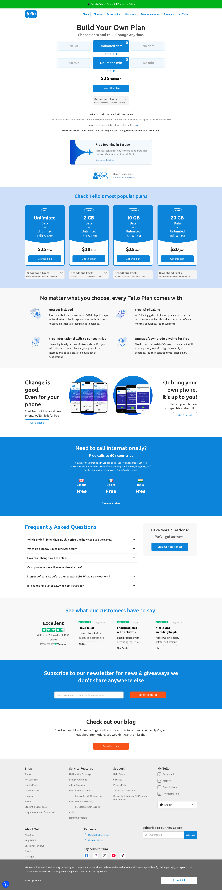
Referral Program (78, 817)
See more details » (104, 160)
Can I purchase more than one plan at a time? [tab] (54, 567)
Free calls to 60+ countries (88, 796)
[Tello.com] (31, 14)
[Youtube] (113, 855)
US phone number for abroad (40, 812)
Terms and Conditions (124, 790)
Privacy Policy (120, 785)
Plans (86, 14)
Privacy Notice (99, 871)
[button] (177, 804)
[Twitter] (104, 855)
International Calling (80, 790)
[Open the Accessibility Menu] (5, 884)
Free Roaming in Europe (87, 807)
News (28, 851)
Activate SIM (113, 14)
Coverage (130, 14)
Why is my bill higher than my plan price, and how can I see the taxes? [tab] (69, 539)
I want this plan (111, 88)
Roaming (169, 14)
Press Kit (29, 856)
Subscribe (190, 835)
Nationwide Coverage (80, 774)
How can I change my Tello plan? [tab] (47, 557)
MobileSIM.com (96, 840)
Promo (28, 801)
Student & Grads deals (36, 807)
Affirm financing (77, 785)
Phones (98, 14)
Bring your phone (150, 14)
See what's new (111, 746)
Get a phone (37, 423)
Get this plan (45, 259)
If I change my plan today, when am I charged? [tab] (55, 585)
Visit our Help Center (170, 547)
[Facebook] (86, 855)
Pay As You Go (32, 790)
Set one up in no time (124, 177)
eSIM (71, 812)
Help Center (119, 774)
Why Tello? (30, 840)
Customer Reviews (34, 846)
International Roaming (81, 801)
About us (29, 835)
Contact (117, 779)
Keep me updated (147, 695)
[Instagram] (95, 855)
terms (134, 125)
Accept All (179, 880)
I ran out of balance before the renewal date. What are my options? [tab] (68, 576)
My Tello (183, 14)
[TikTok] (122, 855)
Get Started (185, 415)
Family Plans (31, 785)
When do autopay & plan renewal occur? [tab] (52, 548)
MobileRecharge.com (99, 835)
